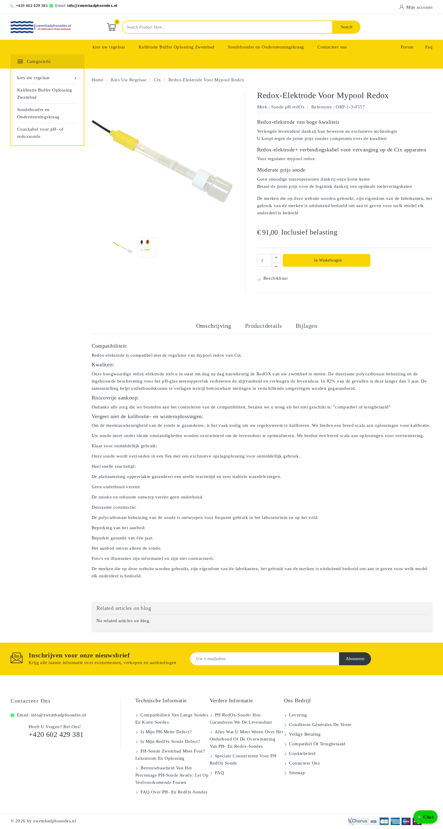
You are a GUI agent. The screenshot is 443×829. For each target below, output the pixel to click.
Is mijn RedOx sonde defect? (169, 741)
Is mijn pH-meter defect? (165, 731)
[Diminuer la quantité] (276, 267)
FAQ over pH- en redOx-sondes (173, 792)
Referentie (321, 106)
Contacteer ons (332, 47)
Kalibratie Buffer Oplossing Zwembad (177, 47)
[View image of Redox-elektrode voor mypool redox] (122, 247)
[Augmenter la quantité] (276, 258)
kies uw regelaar (109, 47)
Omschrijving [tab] (213, 325)
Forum (407, 47)
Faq (428, 47)
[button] (425, 817)
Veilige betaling (304, 734)
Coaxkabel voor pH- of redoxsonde (40, 133)
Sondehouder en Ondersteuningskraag (266, 47)
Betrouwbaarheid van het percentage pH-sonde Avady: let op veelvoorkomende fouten (172, 775)
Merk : (263, 106)
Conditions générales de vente (319, 724)
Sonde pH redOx (288, 106)
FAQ (219, 772)
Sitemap (296, 772)
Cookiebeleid (302, 753)
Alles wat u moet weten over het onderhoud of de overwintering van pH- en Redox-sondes (246, 739)
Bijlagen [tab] (306, 325)
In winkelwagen (327, 260)
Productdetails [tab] (263, 325)
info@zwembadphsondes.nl (92, 6)
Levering (297, 715)
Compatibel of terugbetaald (317, 743)
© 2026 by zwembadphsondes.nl (43, 820)
